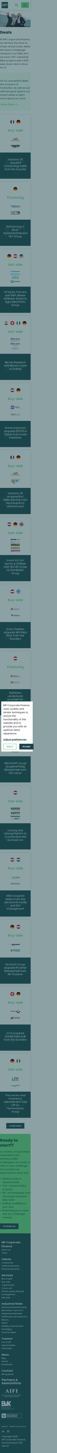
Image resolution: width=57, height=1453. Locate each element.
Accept (26, 746)
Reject (9, 746)
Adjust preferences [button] (15, 739)
